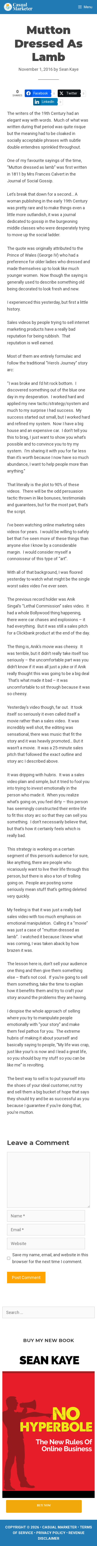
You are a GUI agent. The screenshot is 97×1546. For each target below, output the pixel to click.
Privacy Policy (50, 1533)
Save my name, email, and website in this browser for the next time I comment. (50, 1258)
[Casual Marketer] (19, 7)
